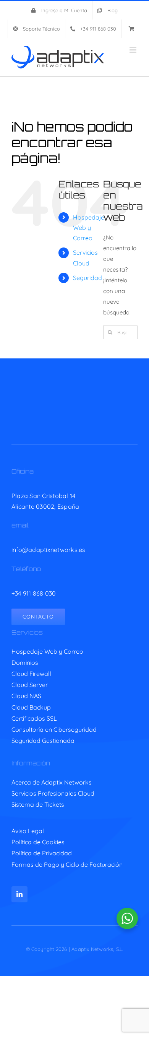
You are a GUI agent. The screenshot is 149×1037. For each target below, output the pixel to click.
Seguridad (87, 278)
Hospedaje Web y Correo (88, 227)
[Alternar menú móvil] (134, 50)
